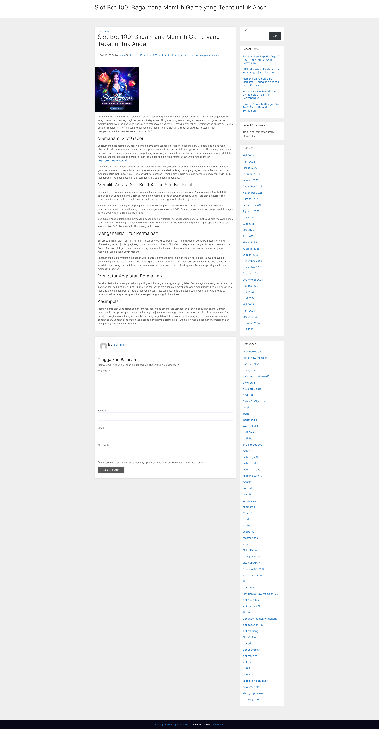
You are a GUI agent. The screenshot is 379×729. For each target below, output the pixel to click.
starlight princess (253, 693)
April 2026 (249, 161)
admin (122, 55)
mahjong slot (250, 463)
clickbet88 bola (252, 388)
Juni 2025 (249, 223)
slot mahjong (250, 631)
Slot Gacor (249, 612)
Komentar (104, 370)
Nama (102, 410)
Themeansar (216, 724)
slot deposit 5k (252, 606)
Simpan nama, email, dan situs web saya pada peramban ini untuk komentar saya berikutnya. (152, 462)
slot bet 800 (151, 55)
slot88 (246, 668)
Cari (245, 30)
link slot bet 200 (252, 444)
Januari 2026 (251, 180)
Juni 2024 (249, 298)
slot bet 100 (135, 55)
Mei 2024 (248, 304)
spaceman (249, 674)
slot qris (247, 643)
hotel (246, 407)
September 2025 (253, 205)
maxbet (247, 488)
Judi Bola (248, 432)
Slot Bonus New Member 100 (260, 593)
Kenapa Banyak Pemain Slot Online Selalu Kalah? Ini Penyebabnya (260, 94)
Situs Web (103, 445)
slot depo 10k (251, 600)
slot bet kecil (166, 55)
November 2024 (252, 267)
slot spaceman (251, 649)
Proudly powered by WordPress (172, 724)
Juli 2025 (248, 217)
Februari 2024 (251, 323)
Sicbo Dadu (250, 550)
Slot (245, 581)
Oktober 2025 (251, 198)
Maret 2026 (250, 167)
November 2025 (252, 192)
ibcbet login (250, 419)
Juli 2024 (248, 292)
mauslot (247, 482)
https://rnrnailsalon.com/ (112, 160)
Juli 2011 (248, 329)
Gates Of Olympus (254, 401)
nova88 (247, 494)
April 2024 (249, 310)
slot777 (247, 662)
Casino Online (251, 364)
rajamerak (249, 506)
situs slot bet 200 (253, 568)
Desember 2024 (252, 261)
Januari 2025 (250, 254)
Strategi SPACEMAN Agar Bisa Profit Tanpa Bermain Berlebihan (261, 107)
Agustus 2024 (251, 285)
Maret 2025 (250, 242)
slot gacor (180, 55)
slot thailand (250, 655)
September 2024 (253, 279)
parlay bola (249, 500)
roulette (247, 513)
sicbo (246, 544)
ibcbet (246, 413)
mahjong (248, 450)
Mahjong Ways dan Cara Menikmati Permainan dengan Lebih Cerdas (261, 82)
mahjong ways (251, 469)
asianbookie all (252, 351)
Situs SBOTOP (251, 562)
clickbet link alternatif (256, 376)
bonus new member (255, 357)
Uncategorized (106, 31)
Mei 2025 (248, 230)
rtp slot (247, 519)
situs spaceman (252, 575)
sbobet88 (248, 531)
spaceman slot (251, 687)
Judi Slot (248, 438)
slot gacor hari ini (253, 624)
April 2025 (249, 236)
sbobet (247, 525)
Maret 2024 (250, 316)
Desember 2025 (252, 186)
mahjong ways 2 (252, 475)
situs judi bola (251, 556)
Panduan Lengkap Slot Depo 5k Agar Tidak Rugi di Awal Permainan (262, 59)
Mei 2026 (248, 155)
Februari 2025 (251, 248)
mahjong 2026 (251, 457)
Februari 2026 (251, 174)
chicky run (249, 370)
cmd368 (248, 395)
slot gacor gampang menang (203, 55)
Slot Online (249, 637)
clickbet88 (249, 382)
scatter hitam (251, 537)
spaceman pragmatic (255, 680)
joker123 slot (250, 426)
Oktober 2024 (251, 273)
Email (102, 427)
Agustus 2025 (251, 211)
